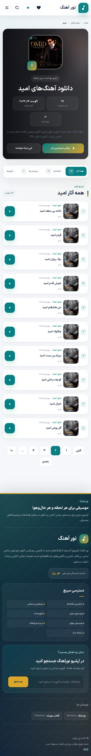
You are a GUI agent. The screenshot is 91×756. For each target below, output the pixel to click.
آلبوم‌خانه (38, 613)
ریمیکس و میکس (35, 604)
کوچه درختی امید (51, 380)
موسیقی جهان (76, 623)
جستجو (18, 682)
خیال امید (55, 404)
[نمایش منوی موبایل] (7, 7)
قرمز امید (56, 235)
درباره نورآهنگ (36, 623)
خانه (86, 23)
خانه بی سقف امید (50, 211)
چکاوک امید (54, 331)
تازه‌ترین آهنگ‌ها (74, 604)
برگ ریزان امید (53, 259)
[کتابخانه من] (38, 7)
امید (59, 216)
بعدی (45, 462)
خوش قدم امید (52, 283)
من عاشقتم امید (51, 307)
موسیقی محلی (76, 613)
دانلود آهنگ (56, 205)
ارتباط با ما (77, 633)
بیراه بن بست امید (50, 356)
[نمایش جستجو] (17, 7)
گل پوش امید (53, 428)
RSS (86, 750)
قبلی (78, 451)
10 (11, 451)
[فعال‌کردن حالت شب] (28, 7)
